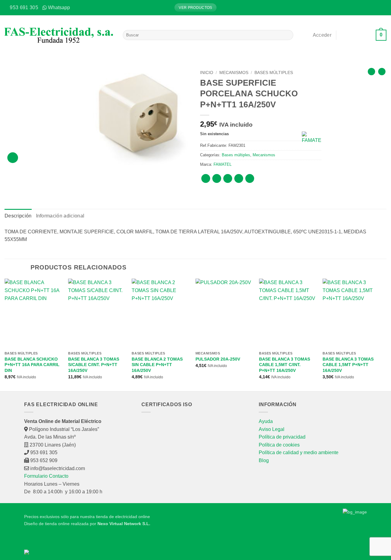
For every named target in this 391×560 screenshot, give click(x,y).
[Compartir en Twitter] (217, 178)
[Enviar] (288, 35)
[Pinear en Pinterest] (239, 178)
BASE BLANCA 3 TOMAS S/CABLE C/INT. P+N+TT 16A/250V (93, 365)
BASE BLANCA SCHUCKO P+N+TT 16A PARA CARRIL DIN (32, 365)
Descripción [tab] (18, 215)
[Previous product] (382, 71)
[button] (381, 8)
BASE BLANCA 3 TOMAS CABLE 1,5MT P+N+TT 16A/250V (348, 365)
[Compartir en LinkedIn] (250, 178)
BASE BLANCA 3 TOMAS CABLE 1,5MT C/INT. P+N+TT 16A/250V (284, 365)
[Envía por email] (228, 178)
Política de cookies (279, 444)
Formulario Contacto (46, 476)
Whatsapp (59, 7)
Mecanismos (233, 72)
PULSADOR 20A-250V (218, 359)
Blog (264, 460)
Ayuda (266, 421)
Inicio (206, 72)
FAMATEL (223, 164)
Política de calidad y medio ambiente (298, 452)
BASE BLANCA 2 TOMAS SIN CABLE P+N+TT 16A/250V (157, 365)
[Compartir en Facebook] (206, 178)
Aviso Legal (271, 429)
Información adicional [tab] (60, 215)
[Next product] (371, 71)
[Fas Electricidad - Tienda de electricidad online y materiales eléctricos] (59, 35)
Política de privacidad (282, 436)
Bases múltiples (273, 72)
